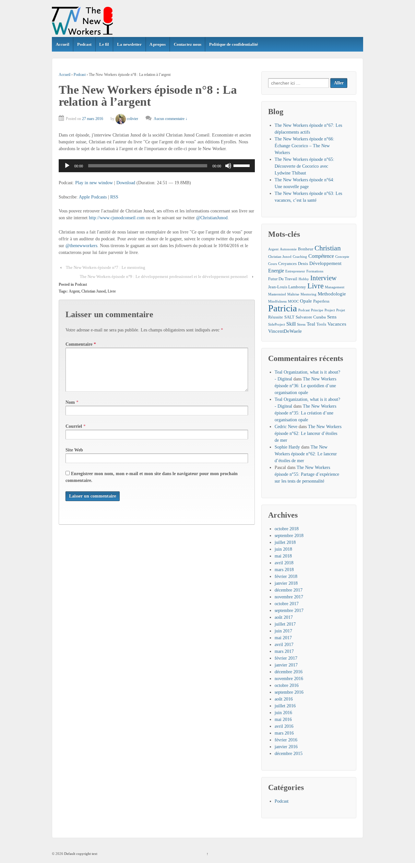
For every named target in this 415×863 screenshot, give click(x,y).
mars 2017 (284, 651)
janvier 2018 (286, 583)
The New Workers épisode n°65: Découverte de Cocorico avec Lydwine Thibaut (304, 166)
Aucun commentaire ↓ (170, 118)
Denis (303, 263)
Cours (272, 264)
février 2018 (286, 576)
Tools (321, 324)
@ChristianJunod (212, 217)
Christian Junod (93, 291)
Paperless (321, 301)
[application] (157, 165)
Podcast (84, 44)
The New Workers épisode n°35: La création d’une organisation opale (305, 413)
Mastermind (277, 294)
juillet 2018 (285, 542)
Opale (306, 301)
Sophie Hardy (287, 447)
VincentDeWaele (285, 331)
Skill (291, 324)
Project (330, 310)
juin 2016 (283, 712)
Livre (112, 291)
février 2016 (286, 739)
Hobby (304, 279)
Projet (340, 310)
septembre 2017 (289, 610)
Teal (311, 324)
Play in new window (94, 182)
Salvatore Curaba (311, 317)
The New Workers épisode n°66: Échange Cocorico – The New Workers (304, 146)
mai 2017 (283, 637)
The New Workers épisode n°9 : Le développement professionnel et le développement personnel (164, 276)
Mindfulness (277, 301)
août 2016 (284, 699)
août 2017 (284, 617)
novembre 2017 (289, 596)
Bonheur (305, 248)
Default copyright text (80, 854)
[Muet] (228, 165)
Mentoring (308, 294)
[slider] (242, 165)
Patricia (282, 308)
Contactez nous (187, 44)
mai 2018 (283, 556)
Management (334, 287)
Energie (276, 270)
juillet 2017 (285, 624)
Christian (327, 248)
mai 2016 (283, 719)
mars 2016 (284, 733)
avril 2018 (284, 562)
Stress (301, 324)
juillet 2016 (285, 705)
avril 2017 (284, 644)
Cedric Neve (286, 426)
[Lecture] (67, 165)
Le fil (104, 44)
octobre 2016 (287, 685)
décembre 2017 (288, 590)
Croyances (287, 263)
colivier (132, 118)
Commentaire (80, 344)
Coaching (300, 256)
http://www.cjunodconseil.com (117, 217)
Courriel (73, 426)
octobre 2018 (287, 528)
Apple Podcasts (93, 197)
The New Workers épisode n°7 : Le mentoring (105, 267)
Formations (314, 271)
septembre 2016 (289, 692)
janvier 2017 (286, 665)
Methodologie (332, 293)
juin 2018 (283, 549)
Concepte (342, 256)
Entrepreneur (295, 271)
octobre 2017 (287, 603)
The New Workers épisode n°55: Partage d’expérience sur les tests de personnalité (307, 474)
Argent (74, 291)
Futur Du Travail (282, 278)
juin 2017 (283, 631)
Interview (323, 278)
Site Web (74, 450)
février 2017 (286, 658)
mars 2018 (284, 569)
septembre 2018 (289, 535)
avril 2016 (284, 726)
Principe (317, 310)
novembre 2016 (289, 678)
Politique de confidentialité (233, 44)
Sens (332, 316)
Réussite (275, 317)
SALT (289, 317)
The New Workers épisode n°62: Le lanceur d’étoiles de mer (308, 433)
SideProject (276, 324)
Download (125, 182)
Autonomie (288, 249)
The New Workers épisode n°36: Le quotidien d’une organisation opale (305, 386)
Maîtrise (293, 294)
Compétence (321, 256)
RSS (114, 197)
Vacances (336, 324)
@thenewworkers (81, 245)
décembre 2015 (288, 753)
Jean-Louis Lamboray (287, 286)
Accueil (62, 44)
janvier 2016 (286, 746)
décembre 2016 (288, 671)
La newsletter (129, 44)
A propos (157, 44)
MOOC (293, 301)
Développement (325, 263)
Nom (70, 402)
